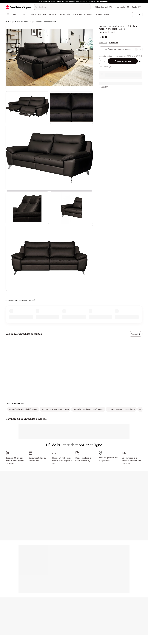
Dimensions (113, 42)
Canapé (39, 22)
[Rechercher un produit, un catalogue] (36, 7)
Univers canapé (28, 22)
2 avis (111, 32)
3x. (107, 67)
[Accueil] (6, 22)
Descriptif (103, 42)
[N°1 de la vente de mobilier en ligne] (18, 7)
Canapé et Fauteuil (15, 22)
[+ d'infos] (110, 67)
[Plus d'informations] (141, 56)
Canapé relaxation (49, 22)
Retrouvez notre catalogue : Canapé (20, 300)
